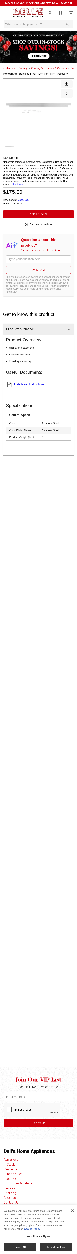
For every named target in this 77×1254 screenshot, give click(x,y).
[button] (5, 12)
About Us (10, 1197)
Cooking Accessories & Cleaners (49, 68)
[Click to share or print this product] (67, 84)
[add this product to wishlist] (67, 93)
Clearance (10, 1169)
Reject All (20, 1247)
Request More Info (41, 224)
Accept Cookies (56, 1247)
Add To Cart (38, 214)
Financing (10, 1193)
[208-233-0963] (60, 12)
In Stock (9, 1164)
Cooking (23, 68)
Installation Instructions (29, 384)
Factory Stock (13, 1179)
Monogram (23, 200)
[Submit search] (68, 24)
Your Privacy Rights (38, 1236)
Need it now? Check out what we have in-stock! (38, 3)
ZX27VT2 (17, 204)
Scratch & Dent (13, 1174)
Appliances (9, 68)
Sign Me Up (38, 1123)
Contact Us (11, 1202)
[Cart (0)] (71, 12)
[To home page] (28, 12)
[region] (38, 1229)
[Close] (72, 1211)
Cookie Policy (32, 1228)
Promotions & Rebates (19, 1183)
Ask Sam (38, 269)
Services (9, 1188)
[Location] (50, 12)
